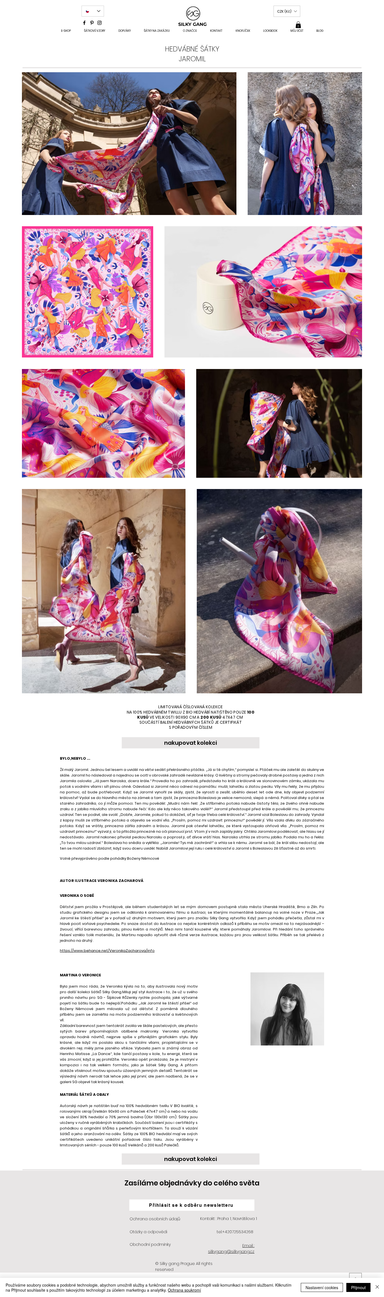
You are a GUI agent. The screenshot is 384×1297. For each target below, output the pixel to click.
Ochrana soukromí (184, 1290)
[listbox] (287, 11)
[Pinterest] (92, 23)
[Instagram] (99, 23)
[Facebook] (84, 23)
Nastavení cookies (322, 1287)
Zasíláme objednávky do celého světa (192, 1183)
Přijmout (358, 1287)
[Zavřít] (377, 1287)
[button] (287, 11)
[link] (298, 24)
